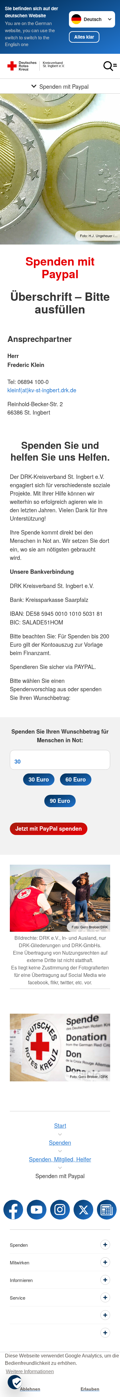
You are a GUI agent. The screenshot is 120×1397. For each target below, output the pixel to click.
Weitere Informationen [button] (30, 1371)
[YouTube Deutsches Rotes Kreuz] (36, 1210)
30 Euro (39, 779)
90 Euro (60, 801)
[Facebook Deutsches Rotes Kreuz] (13, 1210)
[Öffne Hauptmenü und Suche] (110, 66)
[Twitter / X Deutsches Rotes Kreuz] (83, 1210)
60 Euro (76, 779)
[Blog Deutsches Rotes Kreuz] (107, 1210)
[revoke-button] (14, 1382)
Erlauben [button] (90, 1388)
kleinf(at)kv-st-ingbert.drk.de (41, 390)
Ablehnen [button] (30, 1388)
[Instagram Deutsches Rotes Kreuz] (60, 1210)
